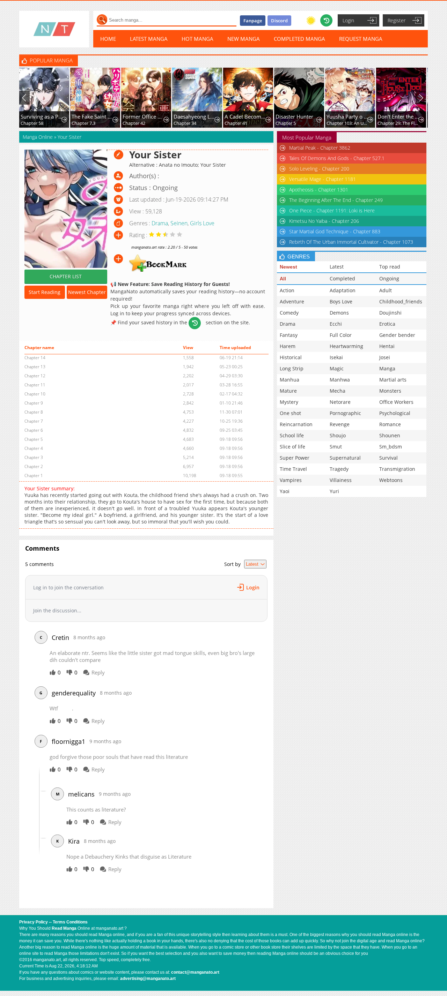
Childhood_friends (400, 301)
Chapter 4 (33, 448)
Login (348, 20)
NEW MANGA (243, 38)
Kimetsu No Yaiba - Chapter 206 (324, 221)
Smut (336, 446)
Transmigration (397, 469)
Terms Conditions (70, 922)
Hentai (387, 346)
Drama (160, 223)
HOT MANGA (197, 38)
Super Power (294, 457)
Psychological (394, 413)
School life (292, 435)
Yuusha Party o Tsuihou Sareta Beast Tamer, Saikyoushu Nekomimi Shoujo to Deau (348, 116)
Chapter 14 (34, 358)
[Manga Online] (54, 29)
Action (287, 290)
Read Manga (64, 928)
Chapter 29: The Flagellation (399, 123)
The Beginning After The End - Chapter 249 (336, 200)
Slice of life (292, 446)
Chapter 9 (33, 403)
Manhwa (340, 379)
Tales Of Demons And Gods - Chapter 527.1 (336, 158)
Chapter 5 (286, 123)
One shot (290, 413)
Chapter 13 (34, 367)
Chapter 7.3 (83, 123)
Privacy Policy (33, 922)
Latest (337, 266)
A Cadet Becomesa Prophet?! (246, 116)
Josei (384, 357)
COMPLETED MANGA (299, 38)
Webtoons (391, 480)
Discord (279, 20)
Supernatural (345, 457)
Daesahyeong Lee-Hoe (195, 116)
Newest (288, 267)
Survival (388, 457)
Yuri (334, 491)
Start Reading (44, 292)
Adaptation (343, 290)
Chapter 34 (185, 123)
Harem (287, 346)
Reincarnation (296, 424)
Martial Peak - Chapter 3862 (319, 147)
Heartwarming (346, 346)
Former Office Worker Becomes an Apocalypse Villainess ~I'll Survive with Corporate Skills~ (144, 116)
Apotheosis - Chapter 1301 (318, 189)
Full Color (341, 335)
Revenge (340, 424)
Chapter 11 (34, 385)
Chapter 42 (134, 123)
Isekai (336, 357)
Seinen (179, 223)
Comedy (289, 312)
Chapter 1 (33, 475)
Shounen (389, 435)
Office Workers (396, 402)
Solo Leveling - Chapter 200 (319, 168)
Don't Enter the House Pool (399, 116)
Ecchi (336, 323)
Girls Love (202, 223)
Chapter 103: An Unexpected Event (348, 123)
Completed (342, 278)
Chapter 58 (32, 123)
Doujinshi (390, 312)
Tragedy (339, 469)
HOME (108, 38)
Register (396, 20)
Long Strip (291, 368)
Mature (288, 390)
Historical (291, 357)
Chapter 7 (33, 421)
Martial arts (392, 379)
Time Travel (293, 469)
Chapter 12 (34, 376)
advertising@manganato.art (148, 978)
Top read (389, 266)
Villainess (341, 480)
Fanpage (252, 20)
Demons (339, 312)
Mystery (289, 402)
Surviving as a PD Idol (42, 116)
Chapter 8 (33, 412)
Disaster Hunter (294, 116)
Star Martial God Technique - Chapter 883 (334, 231)
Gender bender (397, 335)
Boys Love (341, 301)
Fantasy (289, 335)
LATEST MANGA (149, 38)
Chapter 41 (236, 123)
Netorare (340, 402)
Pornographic (345, 413)
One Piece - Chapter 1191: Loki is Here (332, 210)
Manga (387, 368)
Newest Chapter (87, 292)
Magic (337, 368)
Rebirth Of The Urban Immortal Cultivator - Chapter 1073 (351, 242)
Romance (390, 424)
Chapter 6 (33, 430)
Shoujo (338, 435)
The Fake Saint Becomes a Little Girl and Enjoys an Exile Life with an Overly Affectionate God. (93, 116)
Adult (385, 290)
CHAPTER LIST (66, 276)
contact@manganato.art (195, 972)
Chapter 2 (33, 466)
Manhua (289, 379)
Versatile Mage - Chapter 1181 (322, 179)
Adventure (292, 301)
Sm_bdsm (390, 446)
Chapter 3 (33, 457)
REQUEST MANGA (360, 38)
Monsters (390, 390)
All (283, 278)
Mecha (337, 390)
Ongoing (389, 278)
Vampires (291, 480)
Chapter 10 (34, 394)
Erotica (387, 323)
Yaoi (285, 491)
